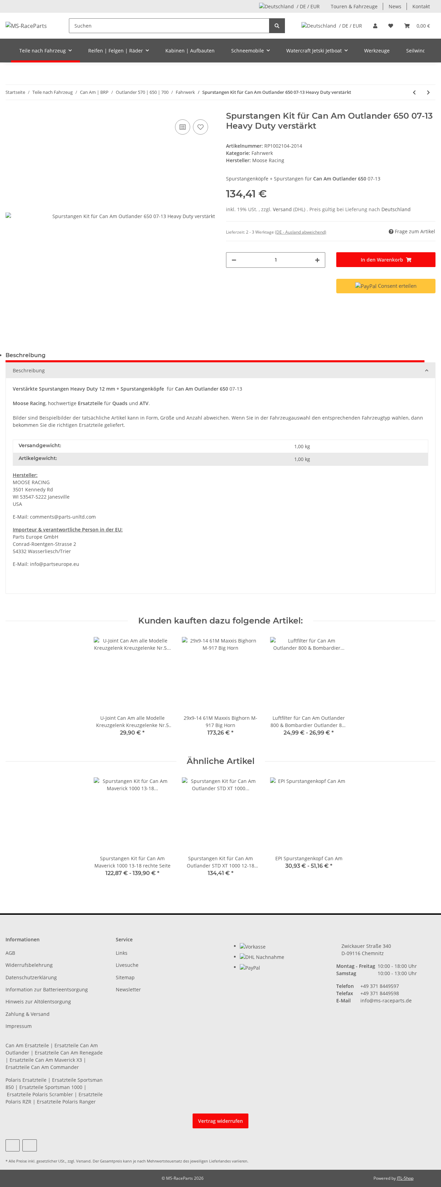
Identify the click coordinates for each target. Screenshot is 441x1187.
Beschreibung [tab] (25, 355)
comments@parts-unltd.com (63, 516)
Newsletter (128, 989)
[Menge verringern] (234, 260)
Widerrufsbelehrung (29, 965)
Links (121, 953)
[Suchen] (277, 25)
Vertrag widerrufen (220, 1121)
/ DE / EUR (308, 6)
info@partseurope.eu (54, 564)
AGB (10, 953)
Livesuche (127, 965)
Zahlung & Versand (28, 1014)
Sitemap (125, 977)
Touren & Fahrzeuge (354, 6)
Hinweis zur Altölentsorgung (38, 1001)
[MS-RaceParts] (26, 26)
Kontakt (421, 6)
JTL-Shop (405, 1178)
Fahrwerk (262, 153)
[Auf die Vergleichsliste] (182, 127)
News (395, 6)
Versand (283, 209)
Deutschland (396, 209)
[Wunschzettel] (391, 26)
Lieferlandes (220, 1161)
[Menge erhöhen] (317, 260)
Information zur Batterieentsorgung (47, 989)
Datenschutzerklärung (31, 977)
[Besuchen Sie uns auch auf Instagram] (29, 1145)
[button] (375, 26)
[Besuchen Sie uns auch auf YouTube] (13, 1145)
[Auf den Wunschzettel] (200, 127)
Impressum (19, 1026)
